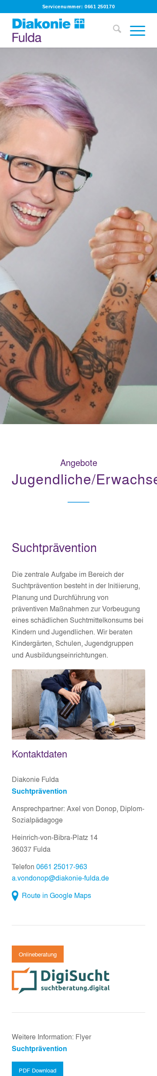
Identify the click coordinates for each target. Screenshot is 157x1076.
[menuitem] (112, 30)
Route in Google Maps (56, 895)
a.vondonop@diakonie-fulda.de (60, 878)
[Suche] (112, 30)
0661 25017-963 (61, 866)
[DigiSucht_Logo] (62, 980)
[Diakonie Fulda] (65, 30)
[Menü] (133, 30)
